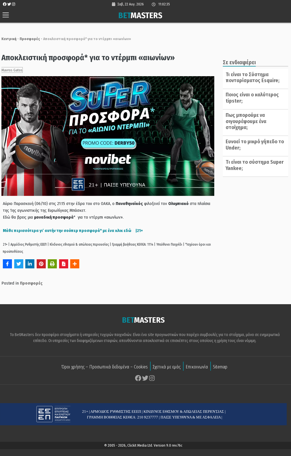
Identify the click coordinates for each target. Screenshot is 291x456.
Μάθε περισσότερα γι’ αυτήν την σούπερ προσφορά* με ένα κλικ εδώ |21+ (73, 230)
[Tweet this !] (18, 263)
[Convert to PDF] (63, 263)
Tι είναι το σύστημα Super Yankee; (255, 165)
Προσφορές (30, 39)
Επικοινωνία (197, 367)
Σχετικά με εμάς (167, 367)
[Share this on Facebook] (7, 263)
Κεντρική (8, 39)
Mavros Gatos (11, 70)
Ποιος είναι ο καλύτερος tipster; (252, 98)
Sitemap (220, 367)
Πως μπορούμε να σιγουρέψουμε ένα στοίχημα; (246, 121)
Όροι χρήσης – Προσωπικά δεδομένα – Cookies (104, 367)
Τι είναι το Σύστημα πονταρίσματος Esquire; (252, 77)
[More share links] (74, 263)
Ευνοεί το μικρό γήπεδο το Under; (255, 144)
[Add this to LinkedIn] (29, 263)
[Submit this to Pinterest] (41, 263)
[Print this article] (52, 263)
